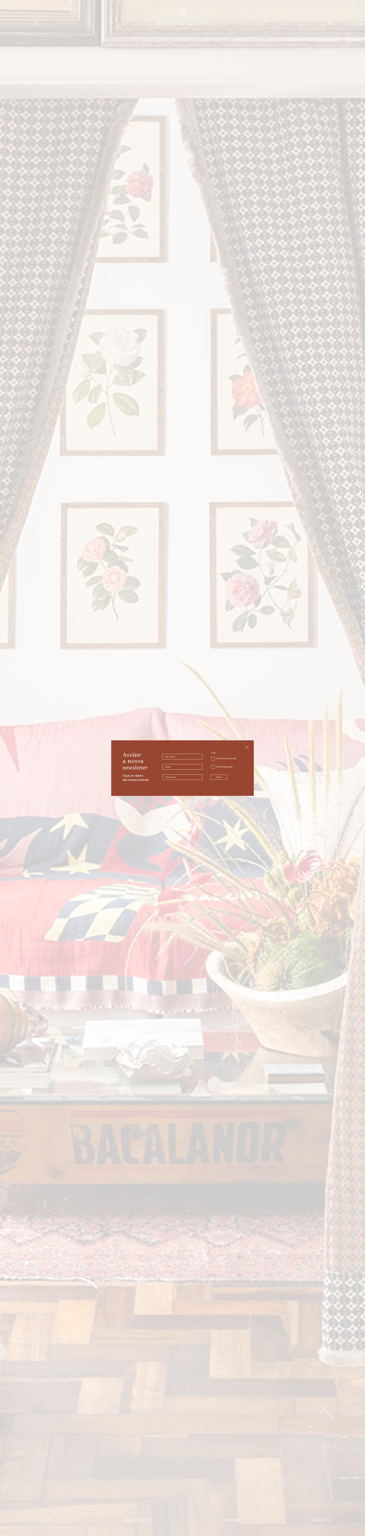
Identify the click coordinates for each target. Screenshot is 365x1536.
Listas (213, 753)
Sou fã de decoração (224, 767)
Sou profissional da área (226, 758)
